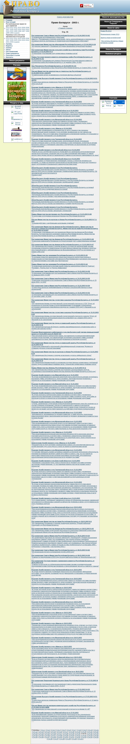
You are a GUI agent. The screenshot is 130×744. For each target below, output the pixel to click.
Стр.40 (71, 735)
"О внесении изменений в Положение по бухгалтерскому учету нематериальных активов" (63, 240)
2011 (15, 27)
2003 (23, 29)
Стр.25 (47, 734)
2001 (8, 31)
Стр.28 (65, 734)
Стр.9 (85, 730)
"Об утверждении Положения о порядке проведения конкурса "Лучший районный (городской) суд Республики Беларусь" (61, 523)
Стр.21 (89, 732)
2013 (8, 27)
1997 (23, 31)
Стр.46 (41, 737)
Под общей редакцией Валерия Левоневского (115, 13)
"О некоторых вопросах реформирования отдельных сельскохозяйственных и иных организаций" (61, 287)
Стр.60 (74, 739)
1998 (19, 31)
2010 (19, 27)
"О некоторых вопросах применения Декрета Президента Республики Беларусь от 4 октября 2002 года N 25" (65, 81)
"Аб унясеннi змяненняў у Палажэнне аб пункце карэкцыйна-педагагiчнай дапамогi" (63, 45)
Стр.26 (53, 734)
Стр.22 (96, 732)
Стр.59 (68, 739)
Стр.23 (35, 734)
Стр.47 (47, 737)
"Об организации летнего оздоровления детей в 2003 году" (60, 551)
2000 (11, 31)
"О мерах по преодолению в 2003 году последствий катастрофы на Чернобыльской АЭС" (63, 556)
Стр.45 (35, 737)
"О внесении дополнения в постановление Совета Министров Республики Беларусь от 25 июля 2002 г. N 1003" (63, 280)
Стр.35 (41, 735)
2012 (11, 27)
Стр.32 (89, 734)
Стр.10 (90, 730)
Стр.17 (65, 732)
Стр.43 (89, 735)
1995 (8, 33)
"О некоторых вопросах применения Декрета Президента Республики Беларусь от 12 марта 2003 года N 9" (64, 699)
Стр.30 (77, 734)
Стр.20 (83, 732)
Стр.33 (96, 734)
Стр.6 (69, 730)
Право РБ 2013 (106, 31)
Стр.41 (77, 735)
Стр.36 (47, 735)
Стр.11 (96, 730)
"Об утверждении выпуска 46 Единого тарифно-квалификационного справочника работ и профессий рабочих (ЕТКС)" (63, 326)
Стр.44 (96, 735)
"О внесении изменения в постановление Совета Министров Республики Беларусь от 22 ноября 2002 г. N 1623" (63, 691)
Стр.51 (71, 737)
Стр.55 (96, 737)
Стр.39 (65, 735)
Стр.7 (74, 730)
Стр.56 (49, 739)
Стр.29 (71, 734)
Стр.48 (53, 737)
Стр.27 (59, 734)
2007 (8, 29)
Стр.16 (59, 732)
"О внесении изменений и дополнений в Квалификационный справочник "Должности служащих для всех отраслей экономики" (63, 345)
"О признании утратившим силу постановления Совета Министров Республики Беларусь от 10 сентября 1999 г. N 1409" (64, 294)
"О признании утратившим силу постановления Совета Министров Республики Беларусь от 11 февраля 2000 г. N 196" (64, 273)
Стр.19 (77, 732)
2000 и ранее (15, 42)
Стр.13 (41, 732)
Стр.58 (62, 739)
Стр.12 (35, 732)
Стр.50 (65, 737)
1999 (15, 31)
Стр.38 (59, 735)
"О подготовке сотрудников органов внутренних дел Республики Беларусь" (61, 215)
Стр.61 (80, 739)
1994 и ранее (15, 33)
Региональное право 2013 (110, 34)
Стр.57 (56, 739)
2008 (27, 27)
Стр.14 (47, 732)
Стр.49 (59, 737)
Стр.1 (43, 730)
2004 (19, 29)
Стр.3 (53, 730)
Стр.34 (35, 735)
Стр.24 (41, 734)
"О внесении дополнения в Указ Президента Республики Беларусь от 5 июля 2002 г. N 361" (64, 67)
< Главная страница (65, 28)
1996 (27, 31)
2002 (27, 29)
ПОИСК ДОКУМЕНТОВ (65, 17)
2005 (15, 29)
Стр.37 (53, 735)
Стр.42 (83, 735)
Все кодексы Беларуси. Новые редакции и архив (112, 42)
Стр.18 (71, 732)
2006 (11, 29)
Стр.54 (89, 737)
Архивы (9, 44)
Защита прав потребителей (111, 38)
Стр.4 (58, 730)
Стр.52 (77, 737)
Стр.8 (79, 730)
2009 (23, 27)
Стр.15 (53, 732)
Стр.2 (48, 730)
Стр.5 (64, 730)
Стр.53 (83, 737)
